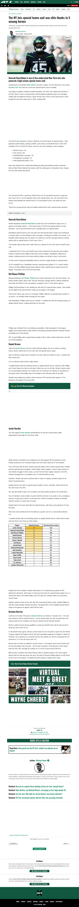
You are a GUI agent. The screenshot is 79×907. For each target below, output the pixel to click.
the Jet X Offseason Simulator (25, 386)
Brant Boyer (31, 85)
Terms (46, 902)
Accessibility (59, 902)
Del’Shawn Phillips (28, 278)
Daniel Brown (20, 348)
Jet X (10, 13)
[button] (76, 2)
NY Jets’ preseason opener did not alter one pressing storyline (39, 797)
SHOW (23, 213)
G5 (33, 9)
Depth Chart (28, 9)
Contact (23, 902)
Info (44, 2)
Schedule (39, 9)
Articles (14, 13)
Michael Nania (22, 31)
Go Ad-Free (75, 5)
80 (53, 9)
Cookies (52, 902)
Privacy (41, 902)
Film (21, 2)
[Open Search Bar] (71, 2)
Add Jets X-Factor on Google (40, 734)
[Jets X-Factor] (7, 2)
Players (39, 2)
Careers (29, 902)
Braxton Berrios (37, 616)
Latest (22, 9)
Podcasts (33, 2)
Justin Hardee (25, 432)
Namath (63, 9)
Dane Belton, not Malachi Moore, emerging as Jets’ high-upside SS (41, 790)
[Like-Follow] (8, 5)
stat (17, 141)
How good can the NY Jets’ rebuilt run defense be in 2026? (34, 749)
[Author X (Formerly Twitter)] (48, 760)
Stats (49, 9)
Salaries (57, 9)
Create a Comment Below (40, 732)
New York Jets (16, 87)
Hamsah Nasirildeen (28, 223)
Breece (44, 9)
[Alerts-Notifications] (5, 5)
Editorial (35, 902)
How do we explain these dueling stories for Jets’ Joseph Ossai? (40, 786)
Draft (68, 9)
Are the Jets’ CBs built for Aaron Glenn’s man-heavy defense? (39, 793)
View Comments (39, 849)
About (18, 902)
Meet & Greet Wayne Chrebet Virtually (26, 664)
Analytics (26, 2)
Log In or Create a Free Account (18, 835)
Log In (69, 5)
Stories (17, 2)
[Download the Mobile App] (2, 5)
